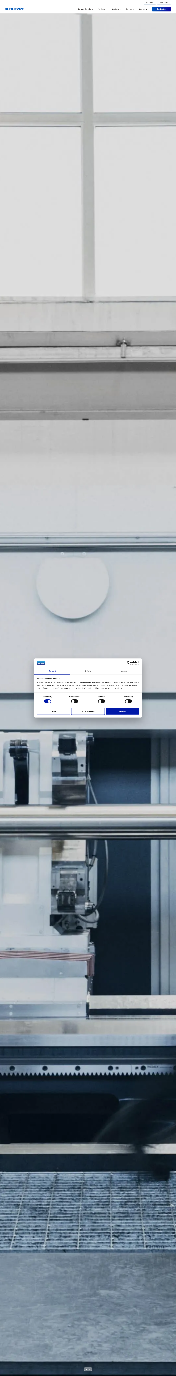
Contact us (161, 9)
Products (101, 9)
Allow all (122, 711)
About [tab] (124, 671)
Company (143, 9)
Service (129, 9)
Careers (164, 2)
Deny (53, 711)
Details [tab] (88, 671)
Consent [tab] (52, 671)
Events (149, 2)
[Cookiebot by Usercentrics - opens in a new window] (128, 663)
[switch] (74, 701)
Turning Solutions (85, 9)
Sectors (115, 9)
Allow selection (88, 711)
